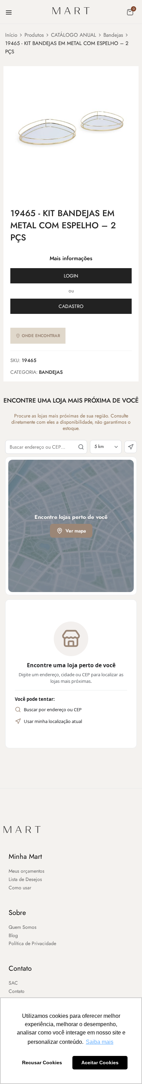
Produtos (34, 35)
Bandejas (113, 35)
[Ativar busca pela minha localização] (130, 447)
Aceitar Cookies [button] (100, 1062)
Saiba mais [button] (99, 1042)
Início (11, 35)
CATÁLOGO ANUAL (73, 35)
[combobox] (46, 447)
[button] (129, 12)
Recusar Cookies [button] (42, 1062)
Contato (20, 968)
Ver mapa (75, 530)
